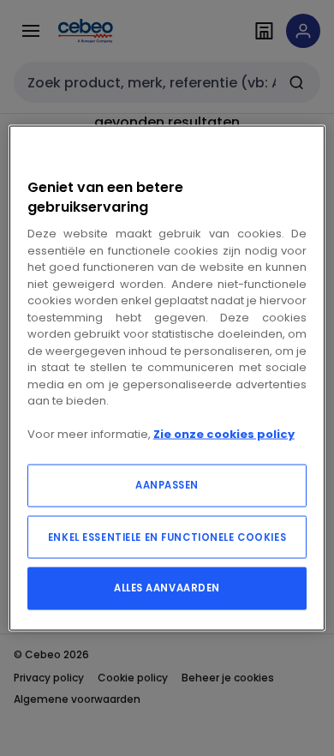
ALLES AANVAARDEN (167, 587)
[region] (167, 378)
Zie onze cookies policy (224, 434)
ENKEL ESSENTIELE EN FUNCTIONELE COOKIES (167, 536)
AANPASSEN (167, 484)
